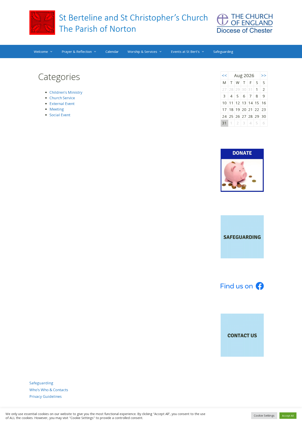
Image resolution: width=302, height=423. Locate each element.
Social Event (60, 114)
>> (263, 75)
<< (224, 75)
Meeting (57, 109)
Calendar (112, 51)
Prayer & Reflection (77, 51)
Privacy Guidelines (45, 396)
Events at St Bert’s (185, 51)
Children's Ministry (66, 92)
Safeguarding (223, 51)
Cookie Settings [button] (264, 415)
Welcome (41, 51)
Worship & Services (142, 51)
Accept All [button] (288, 415)
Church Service (62, 97)
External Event (62, 103)
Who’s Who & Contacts (48, 389)
